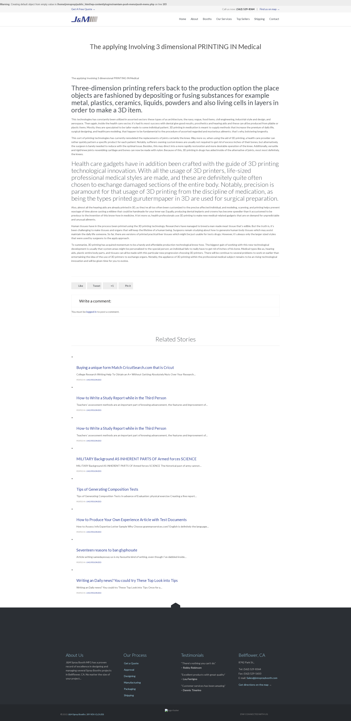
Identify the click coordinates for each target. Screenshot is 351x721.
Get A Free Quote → (83, 9)
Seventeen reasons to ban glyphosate (106, 550)
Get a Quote (131, 663)
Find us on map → (270, 9)
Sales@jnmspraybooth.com (262, 677)
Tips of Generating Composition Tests (107, 489)
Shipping (129, 695)
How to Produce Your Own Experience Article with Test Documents (131, 519)
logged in (91, 311)
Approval (129, 669)
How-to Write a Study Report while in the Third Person (121, 398)
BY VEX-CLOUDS (95, 714)
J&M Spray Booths (77, 714)
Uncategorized (93, 380)
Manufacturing (132, 682)
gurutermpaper (153, 198)
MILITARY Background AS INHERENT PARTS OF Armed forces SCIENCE (136, 459)
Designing (129, 676)
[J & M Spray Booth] (84, 19)
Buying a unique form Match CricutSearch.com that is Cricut (125, 367)
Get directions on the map (254, 684)
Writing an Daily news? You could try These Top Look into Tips (127, 580)
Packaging (130, 688)
